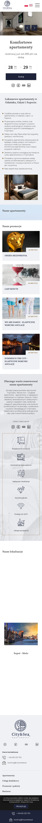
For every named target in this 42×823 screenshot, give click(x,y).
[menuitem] (21, 775)
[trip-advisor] (23, 85)
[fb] (18, 85)
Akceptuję (21, 806)
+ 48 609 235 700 (14, 757)
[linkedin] (29, 85)
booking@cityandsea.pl (17, 763)
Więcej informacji (27, 802)
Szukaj (21, 76)
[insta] (13, 85)
